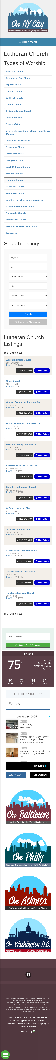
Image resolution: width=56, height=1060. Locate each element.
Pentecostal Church (16, 213)
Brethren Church (14, 91)
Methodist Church (15, 193)
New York (10, 365)
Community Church (15, 147)
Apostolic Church (14, 71)
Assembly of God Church (18, 78)
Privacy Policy (14, 1017)
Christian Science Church (19, 111)
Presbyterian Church (16, 219)
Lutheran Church (14, 180)
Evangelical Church (15, 160)
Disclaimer (42, 1017)
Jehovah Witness (14, 173)
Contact (14, 1020)
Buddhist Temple (14, 98)
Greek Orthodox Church (18, 167)
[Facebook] (28, 975)
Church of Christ (14, 117)
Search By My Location (29, 322)
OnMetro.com (23, 1023)
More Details (43, 371)
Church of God (13, 124)
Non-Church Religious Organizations (24, 200)
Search (28, 314)
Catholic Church (14, 104)
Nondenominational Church (20, 206)
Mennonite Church (15, 187)
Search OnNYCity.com (29, 645)
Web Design (37, 1023)
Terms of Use (29, 1017)
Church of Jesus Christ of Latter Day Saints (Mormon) (28, 132)
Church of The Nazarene (18, 140)
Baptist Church (13, 84)
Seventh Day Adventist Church (21, 226)
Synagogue (11, 233)
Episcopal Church (15, 154)
